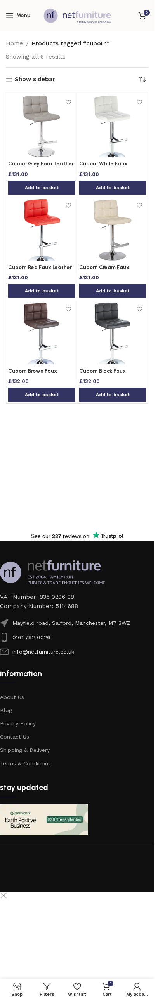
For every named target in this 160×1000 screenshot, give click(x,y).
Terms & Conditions (25, 763)
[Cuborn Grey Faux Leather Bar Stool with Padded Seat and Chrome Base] (41, 126)
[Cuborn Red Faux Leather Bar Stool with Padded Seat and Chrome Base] (41, 230)
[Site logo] (77, 15)
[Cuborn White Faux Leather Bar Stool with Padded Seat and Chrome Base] (112, 126)
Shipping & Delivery (25, 750)
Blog (6, 710)
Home (14, 43)
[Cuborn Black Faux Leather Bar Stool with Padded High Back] (112, 333)
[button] (41, 188)
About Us (12, 697)
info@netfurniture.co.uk (43, 652)
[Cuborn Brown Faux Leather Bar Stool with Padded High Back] (41, 333)
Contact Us (14, 737)
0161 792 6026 (31, 637)
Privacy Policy (18, 723)
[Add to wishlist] (68, 102)
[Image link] (52, 571)
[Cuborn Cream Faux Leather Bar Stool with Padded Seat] (112, 230)
